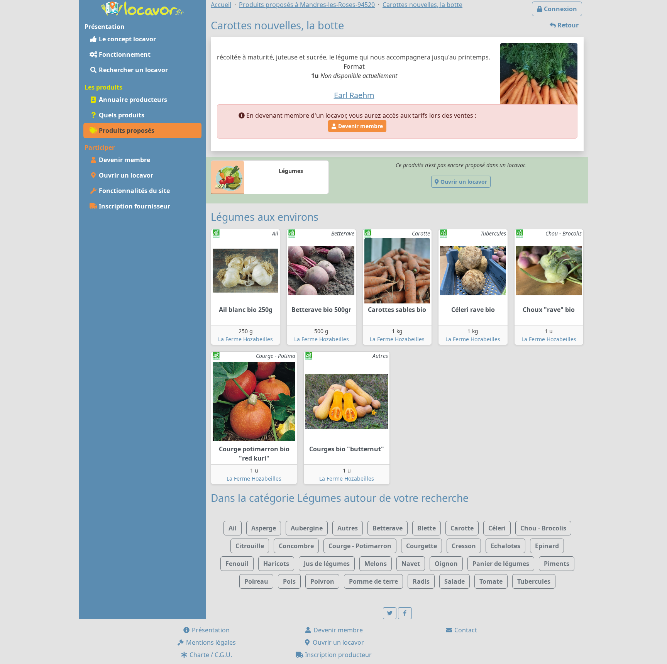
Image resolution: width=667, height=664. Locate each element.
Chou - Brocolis (543, 528)
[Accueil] (142, 7)
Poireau (256, 581)
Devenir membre (123, 160)
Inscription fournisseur (133, 206)
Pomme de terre (373, 581)
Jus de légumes (327, 563)
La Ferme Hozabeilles (245, 339)
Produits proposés (125, 130)
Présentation (210, 630)
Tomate (491, 581)
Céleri (497, 528)
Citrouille (249, 546)
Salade (454, 581)
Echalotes (505, 546)
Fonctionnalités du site (133, 190)
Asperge (263, 528)
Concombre (296, 546)
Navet (410, 563)
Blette (426, 528)
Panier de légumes (500, 563)
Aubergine (307, 528)
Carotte (462, 528)
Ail (233, 528)
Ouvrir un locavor (125, 175)
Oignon (446, 563)
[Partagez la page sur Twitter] (390, 613)
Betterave (387, 528)
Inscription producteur (337, 654)
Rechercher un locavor (132, 70)
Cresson (464, 546)
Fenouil (237, 563)
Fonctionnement (124, 54)
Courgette (421, 546)
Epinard (547, 546)
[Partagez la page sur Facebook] (405, 613)
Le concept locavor (126, 39)
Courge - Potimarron (359, 546)
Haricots (276, 563)
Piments (556, 563)
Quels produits (120, 115)
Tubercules (533, 581)
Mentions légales (210, 642)
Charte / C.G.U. (210, 654)
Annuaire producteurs (132, 99)
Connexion (559, 9)
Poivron (322, 581)
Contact (465, 630)
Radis (421, 581)
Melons (375, 563)
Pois (289, 581)
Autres (347, 528)
